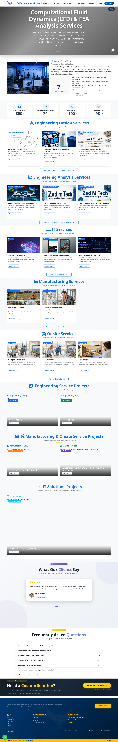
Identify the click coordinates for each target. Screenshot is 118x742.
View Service (13, 423)
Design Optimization (38, 725)
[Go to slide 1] (56, 51)
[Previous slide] (5, 29)
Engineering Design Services (76, 717)
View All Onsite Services (57, 379)
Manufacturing (67, 3)
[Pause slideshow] (113, 50)
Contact (91, 3)
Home (38, 3)
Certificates (10, 721)
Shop (100, 3)
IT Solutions (71, 722)
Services (56, 3)
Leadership (10, 717)
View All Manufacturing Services (57, 327)
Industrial (35, 717)
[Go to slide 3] (61, 51)
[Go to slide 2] (59, 51)
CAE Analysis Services (39, 722)
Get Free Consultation (97, 685)
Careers (9, 723)
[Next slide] (112, 29)
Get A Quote (109, 3)
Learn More (13, 160)
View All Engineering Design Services (57, 170)
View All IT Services (57, 275)
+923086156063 (79, 95)
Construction (36, 720)
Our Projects (10, 719)
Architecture (81, 3)
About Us (46, 3)
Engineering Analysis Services (76, 720)
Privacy (109, 740)
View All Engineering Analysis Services (57, 222)
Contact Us (103, 706)
